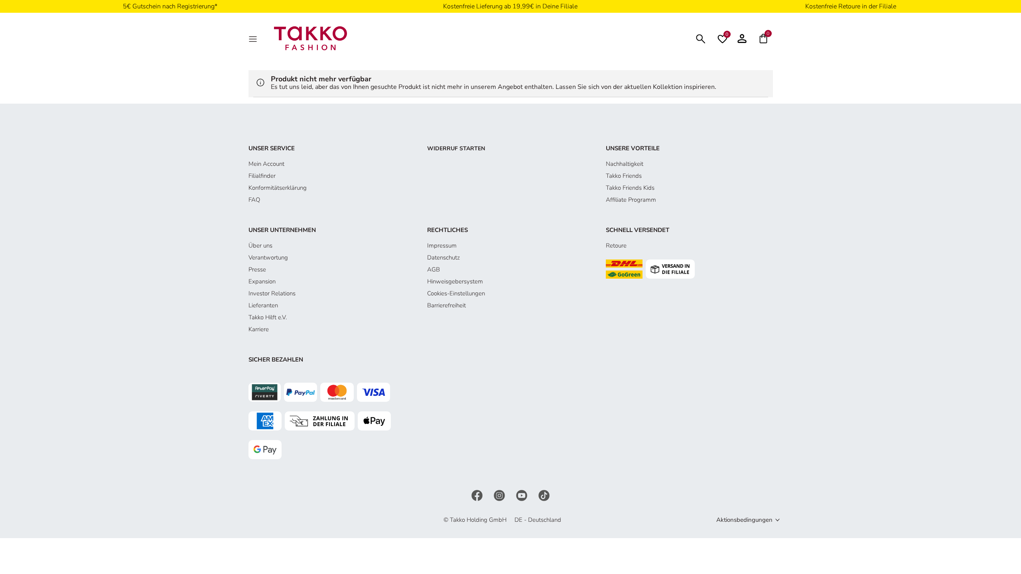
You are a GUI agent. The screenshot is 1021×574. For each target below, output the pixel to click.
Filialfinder (262, 176)
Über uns (260, 246)
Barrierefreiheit (446, 305)
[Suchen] (701, 38)
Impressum (442, 246)
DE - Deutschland (537, 520)
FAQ (254, 200)
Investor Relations (272, 293)
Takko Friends (624, 176)
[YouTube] (522, 495)
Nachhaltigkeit (624, 164)
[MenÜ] (253, 38)
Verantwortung (268, 257)
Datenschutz (443, 257)
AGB (433, 269)
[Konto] (742, 38)
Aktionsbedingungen (744, 520)
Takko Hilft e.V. (267, 317)
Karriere (258, 329)
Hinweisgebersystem (455, 281)
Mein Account (266, 164)
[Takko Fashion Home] (310, 38)
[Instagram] (500, 495)
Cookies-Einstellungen (456, 293)
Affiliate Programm (631, 200)
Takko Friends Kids (630, 188)
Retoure (616, 246)
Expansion (262, 281)
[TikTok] (544, 495)
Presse (257, 269)
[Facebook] (477, 495)
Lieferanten (263, 305)
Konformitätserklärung (277, 188)
